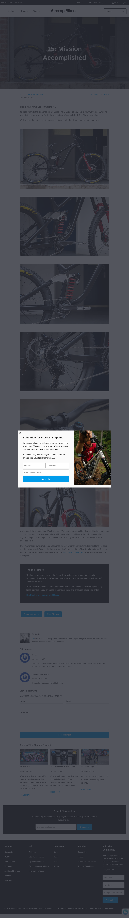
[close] (20, 433)
